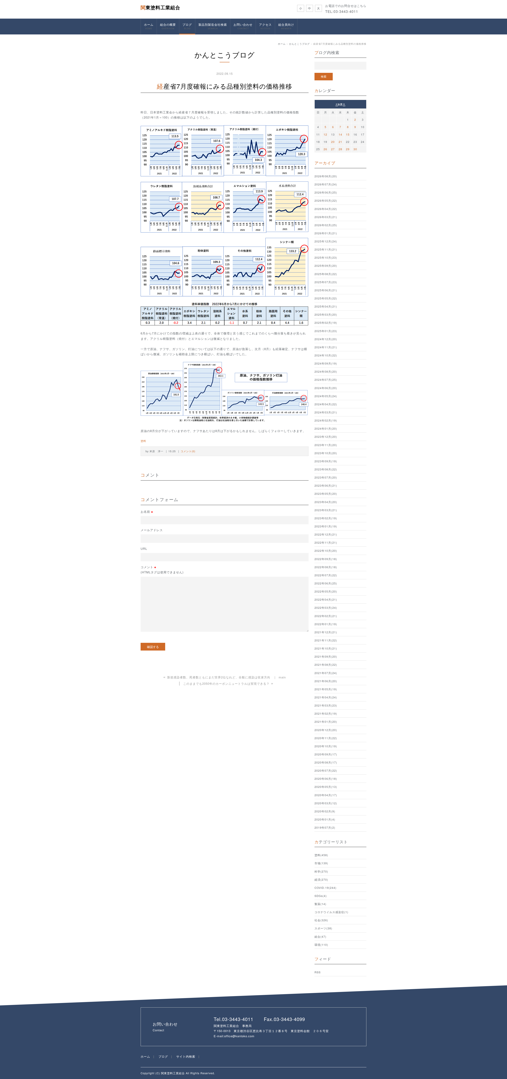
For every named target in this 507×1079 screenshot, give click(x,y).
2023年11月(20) (325, 445)
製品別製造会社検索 (212, 26)
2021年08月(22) (325, 665)
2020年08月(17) (325, 762)
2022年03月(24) (325, 608)
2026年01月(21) (325, 233)
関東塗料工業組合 (160, 7)
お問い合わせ (243, 26)
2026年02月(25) (325, 225)
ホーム (148, 26)
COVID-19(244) (325, 888)
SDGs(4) (320, 896)
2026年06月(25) (325, 192)
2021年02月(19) (325, 713)
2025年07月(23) (325, 282)
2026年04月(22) (325, 209)
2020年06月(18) (325, 779)
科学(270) (321, 871)
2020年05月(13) (325, 787)
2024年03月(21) (325, 412)
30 (355, 149)
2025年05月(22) (325, 298)
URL (144, 548)
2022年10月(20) (325, 551)
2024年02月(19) (325, 420)
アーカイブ (324, 163)
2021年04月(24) (325, 697)
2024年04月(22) (325, 404)
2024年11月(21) (325, 347)
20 (333, 142)
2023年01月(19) (325, 526)
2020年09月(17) (325, 754)
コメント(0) (188, 451)
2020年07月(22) (325, 770)
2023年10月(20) (325, 453)
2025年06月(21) (325, 290)
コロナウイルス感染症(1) (331, 912)
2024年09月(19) (325, 363)
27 (333, 149)
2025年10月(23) (325, 257)
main (282, 677)
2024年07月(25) (325, 380)
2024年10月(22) (325, 355)
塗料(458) (321, 855)
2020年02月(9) (324, 811)
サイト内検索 (185, 1056)
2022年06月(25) (325, 583)
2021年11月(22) (325, 640)
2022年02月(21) (325, 616)
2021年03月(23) (325, 705)
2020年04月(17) (325, 795)
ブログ (187, 26)
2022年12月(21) (325, 534)
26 (325, 149)
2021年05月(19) (325, 689)
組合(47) (320, 936)
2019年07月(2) (324, 827)
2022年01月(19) (325, 624)
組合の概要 (168, 26)
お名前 (147, 511)
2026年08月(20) (325, 176)
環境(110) (321, 945)
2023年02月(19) (325, 518)
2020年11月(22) (325, 738)
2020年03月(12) (325, 803)
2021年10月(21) (325, 648)
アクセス (265, 26)
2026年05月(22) (325, 200)
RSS (317, 972)
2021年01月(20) (325, 722)
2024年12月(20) (325, 339)
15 (348, 134)
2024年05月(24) (325, 396)
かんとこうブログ (299, 43)
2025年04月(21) (325, 306)
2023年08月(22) (325, 469)
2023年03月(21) (325, 510)
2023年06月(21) (325, 485)
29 (348, 149)
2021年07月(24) (325, 673)
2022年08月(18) (325, 567)
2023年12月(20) (325, 437)
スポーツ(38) (323, 928)
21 (340, 142)
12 (325, 134)
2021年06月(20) (325, 681)
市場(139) (321, 863)
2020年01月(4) (324, 819)
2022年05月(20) (325, 591)
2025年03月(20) (325, 314)
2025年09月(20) (325, 266)
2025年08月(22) (325, 274)
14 (340, 134)
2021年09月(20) (325, 656)
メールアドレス (152, 530)
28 (340, 149)
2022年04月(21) (325, 599)
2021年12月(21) (325, 632)
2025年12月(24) (325, 241)
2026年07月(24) (325, 184)
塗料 (143, 441)
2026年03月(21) (325, 217)
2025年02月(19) (325, 323)
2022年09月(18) (325, 559)
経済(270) (321, 879)
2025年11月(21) (325, 249)
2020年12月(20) (325, 730)
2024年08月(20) (325, 371)
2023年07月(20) (325, 477)
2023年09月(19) (325, 461)
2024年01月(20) (325, 428)
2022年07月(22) (325, 575)
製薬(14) (320, 904)
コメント (162, 569)
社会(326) (321, 920)
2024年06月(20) (325, 388)
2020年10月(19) (325, 746)
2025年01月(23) (325, 331)
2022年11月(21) (325, 542)
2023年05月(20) (325, 494)
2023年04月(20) (325, 502)
